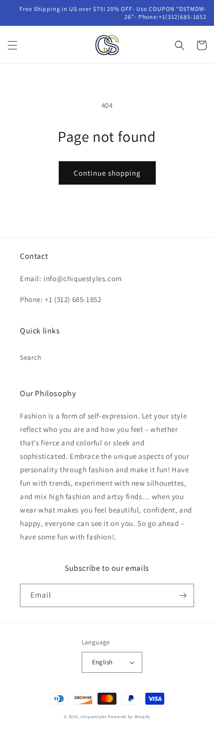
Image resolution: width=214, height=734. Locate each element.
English (102, 662)
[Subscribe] (183, 595)
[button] (12, 45)
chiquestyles (94, 716)
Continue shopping (107, 173)
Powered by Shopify (129, 716)
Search (31, 357)
